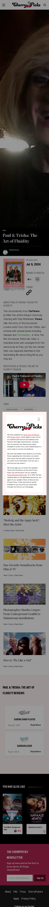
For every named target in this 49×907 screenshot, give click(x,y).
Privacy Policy (15, 437)
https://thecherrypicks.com (17, 475)
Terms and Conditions (31, 435)
